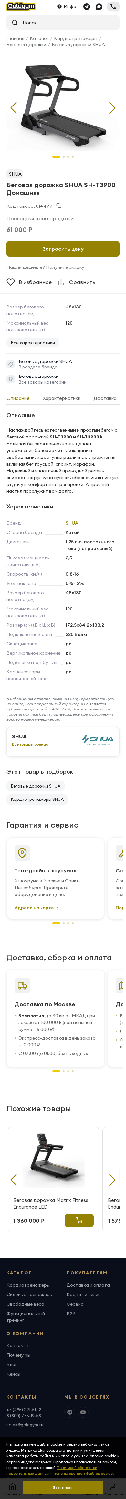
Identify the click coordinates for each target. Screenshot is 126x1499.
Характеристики (61, 398)
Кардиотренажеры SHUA (37, 799)
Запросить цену (63, 249)
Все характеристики (33, 342)
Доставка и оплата (88, 1285)
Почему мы (18, 1355)
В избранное (35, 282)
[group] (63, 103)
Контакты (17, 1345)
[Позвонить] (113, 6)
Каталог (39, 38)
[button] (112, 108)
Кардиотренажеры (75, 38)
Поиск (27, 22)
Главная (15, 38)
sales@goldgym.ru (24, 1424)
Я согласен (63, 1487)
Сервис (75, 1304)
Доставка (105, 398)
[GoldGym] (21, 6)
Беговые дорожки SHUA (78, 44)
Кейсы (13, 1374)
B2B (71, 1313)
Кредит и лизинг (84, 1294)
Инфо (70, 6)
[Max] (98, 6)
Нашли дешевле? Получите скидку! (46, 267)
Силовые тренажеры (29, 1294)
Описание (18, 398)
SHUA (15, 174)
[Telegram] (86, 6)
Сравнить (82, 282)
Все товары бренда (30, 744)
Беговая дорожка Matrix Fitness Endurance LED (50, 1203)
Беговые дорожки (26, 44)
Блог (11, 1364)
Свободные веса (25, 1304)
